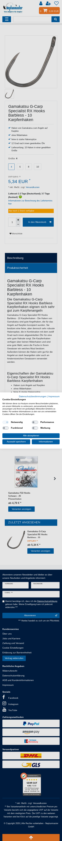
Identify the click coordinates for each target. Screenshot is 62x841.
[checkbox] (5, 422)
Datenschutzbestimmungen (32, 396)
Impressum (54, 396)
